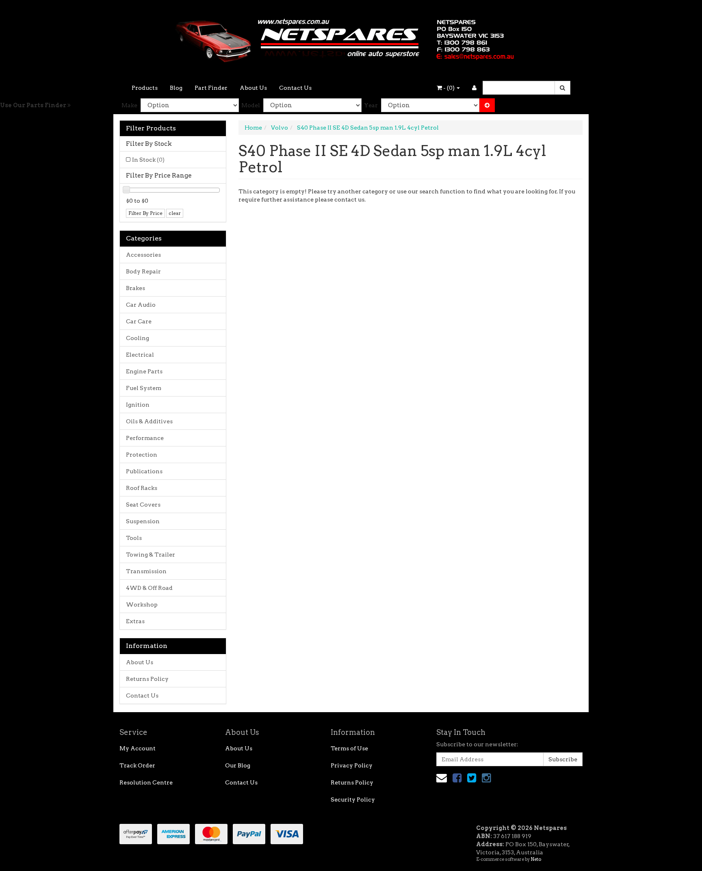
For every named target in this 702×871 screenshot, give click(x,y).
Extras (135, 621)
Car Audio (141, 304)
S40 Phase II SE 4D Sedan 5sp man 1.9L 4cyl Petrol (368, 127)
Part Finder (211, 87)
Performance (145, 438)
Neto (536, 859)
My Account (137, 748)
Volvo (279, 127)
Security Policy (353, 799)
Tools (134, 538)
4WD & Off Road (149, 588)
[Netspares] (351, 38)
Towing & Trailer (150, 554)
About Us (253, 87)
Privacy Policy (352, 765)
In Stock (148, 159)
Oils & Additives (149, 421)
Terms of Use (349, 748)
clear (175, 213)
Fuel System (143, 388)
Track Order (137, 765)
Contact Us (295, 87)
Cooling (137, 338)
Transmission (146, 571)
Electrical (140, 354)
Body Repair (143, 271)
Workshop (142, 604)
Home (253, 127)
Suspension (143, 521)
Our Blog (237, 765)
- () (449, 87)
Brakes (135, 288)
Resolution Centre (146, 782)
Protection (141, 454)
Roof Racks (141, 488)
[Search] (562, 88)
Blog (176, 87)
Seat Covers (143, 504)
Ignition (138, 404)
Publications (144, 471)
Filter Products (151, 128)
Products (145, 87)
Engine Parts (144, 371)
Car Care (139, 321)
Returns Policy (147, 679)
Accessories (143, 254)
